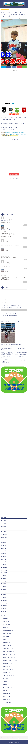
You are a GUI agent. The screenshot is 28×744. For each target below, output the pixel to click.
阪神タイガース (6, 666)
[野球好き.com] (14, 5)
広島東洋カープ (6, 642)
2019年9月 (3, 575)
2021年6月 (3, 523)
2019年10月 (4, 572)
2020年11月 (4, 537)
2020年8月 (3, 545)
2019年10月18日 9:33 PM (5, 264)
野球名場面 (5, 618)
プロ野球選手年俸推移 (8, 630)
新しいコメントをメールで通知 (10, 313)
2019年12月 (4, 567)
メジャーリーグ (6, 696)
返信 (25, 224)
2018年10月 (4, 605)
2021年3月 (3, 531)
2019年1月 (3, 597)
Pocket (12, 103)
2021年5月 (3, 526)
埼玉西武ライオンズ (7, 663)
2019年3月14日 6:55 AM (5, 220)
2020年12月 (4, 534)
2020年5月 (3, 553)
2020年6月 (3, 550)
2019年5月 (3, 586)
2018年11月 (4, 603)
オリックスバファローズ (8, 675)
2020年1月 (3, 564)
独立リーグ (5, 627)
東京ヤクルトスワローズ (8, 651)
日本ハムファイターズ (8, 669)
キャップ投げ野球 (7, 702)
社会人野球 (5, 678)
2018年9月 (3, 608)
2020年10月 (4, 540)
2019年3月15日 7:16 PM (5, 229)
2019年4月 (3, 589)
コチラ (11, 362)
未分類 (4, 639)
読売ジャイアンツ (7, 645)
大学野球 (5, 681)
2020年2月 (3, 561)
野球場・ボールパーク (8, 699)
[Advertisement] (14, 86)
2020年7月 (3, 548)
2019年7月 (3, 581)
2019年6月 (3, 583)
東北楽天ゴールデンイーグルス (10, 660)
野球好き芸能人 (6, 693)
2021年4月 (3, 529)
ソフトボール (6, 621)
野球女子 (5, 690)
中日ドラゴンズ (6, 672)
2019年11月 (4, 570)
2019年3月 (3, 592)
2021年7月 (3, 520)
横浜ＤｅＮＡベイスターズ (9, 657)
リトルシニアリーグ (7, 687)
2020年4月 (3, 556)
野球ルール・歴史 (7, 633)
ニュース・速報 (6, 624)
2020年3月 (3, 559)
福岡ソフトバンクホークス (9, 654)
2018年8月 (3, 611)
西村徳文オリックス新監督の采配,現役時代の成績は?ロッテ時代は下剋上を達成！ (16, 132)
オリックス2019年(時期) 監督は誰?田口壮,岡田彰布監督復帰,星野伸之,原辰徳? (16, 134)
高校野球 (5, 684)
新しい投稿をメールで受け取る (10, 315)
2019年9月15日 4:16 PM (5, 251)
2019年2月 (3, 594)
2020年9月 (3, 542)
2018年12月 (4, 600)
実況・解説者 (6, 636)
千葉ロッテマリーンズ (8, 648)
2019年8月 (3, 578)
